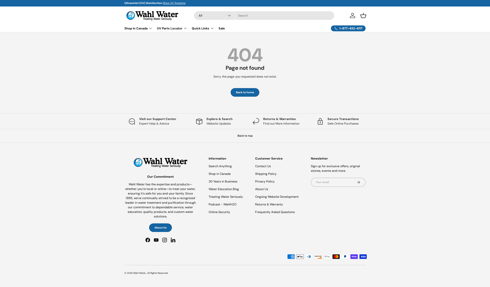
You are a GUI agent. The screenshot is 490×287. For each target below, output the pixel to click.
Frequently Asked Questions (275, 212)
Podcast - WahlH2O (222, 204)
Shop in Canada (136, 28)
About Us (160, 227)
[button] (363, 15)
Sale (222, 28)
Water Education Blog (224, 189)
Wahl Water (139, 273)
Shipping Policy (266, 174)
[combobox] (264, 15)
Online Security (219, 212)
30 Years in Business (223, 181)
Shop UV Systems (174, 3)
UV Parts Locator (169, 28)
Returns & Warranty (269, 204)
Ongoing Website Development (277, 197)
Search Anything (220, 166)
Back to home (245, 92)
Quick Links (200, 28)
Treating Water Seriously (226, 197)
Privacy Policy (265, 181)
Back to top (245, 135)
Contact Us (263, 166)
